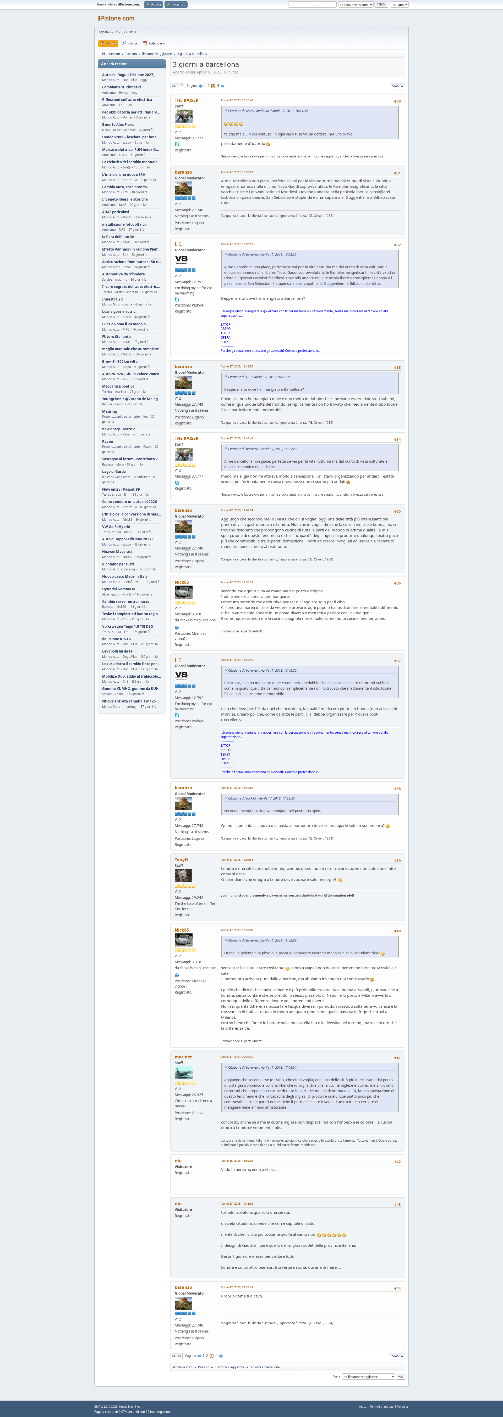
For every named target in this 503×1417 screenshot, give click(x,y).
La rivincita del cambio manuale (129, 162)
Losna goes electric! (119, 311)
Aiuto (363, 1406)
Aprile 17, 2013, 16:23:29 (237, 172)
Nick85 (182, 582)
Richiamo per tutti (118, 564)
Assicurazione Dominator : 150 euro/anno (131, 262)
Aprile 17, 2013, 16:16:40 (237, 100)
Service (107, 279)
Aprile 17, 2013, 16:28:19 (237, 244)
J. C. (178, 244)
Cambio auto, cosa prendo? (125, 187)
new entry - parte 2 (118, 429)
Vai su (176, 1356)
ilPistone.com (115, 18)
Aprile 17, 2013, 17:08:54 (237, 510)
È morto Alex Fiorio (118, 124)
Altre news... (110, 594)
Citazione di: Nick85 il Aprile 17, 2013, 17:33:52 (261, 798)
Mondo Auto (110, 80)
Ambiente (109, 92)
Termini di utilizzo (382, 1406)
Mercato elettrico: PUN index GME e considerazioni (131, 150)
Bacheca (107, 464)
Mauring (109, 411)
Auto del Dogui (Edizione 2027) (128, 75)
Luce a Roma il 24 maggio (124, 324)
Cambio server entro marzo (125, 601)
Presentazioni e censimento (121, 416)
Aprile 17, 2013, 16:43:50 (237, 366)
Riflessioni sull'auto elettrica (127, 100)
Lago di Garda (114, 471)
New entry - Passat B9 (121, 489)
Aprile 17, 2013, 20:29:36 (237, 1057)
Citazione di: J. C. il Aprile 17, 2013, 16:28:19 (259, 377)
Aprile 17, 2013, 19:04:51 (237, 859)
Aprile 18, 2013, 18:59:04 (237, 1161)
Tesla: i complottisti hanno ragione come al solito (131, 614)
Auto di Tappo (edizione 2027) (127, 539)
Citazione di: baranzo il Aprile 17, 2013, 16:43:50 (262, 670)
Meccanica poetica (118, 386)
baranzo (183, 172)
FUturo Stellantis (117, 337)
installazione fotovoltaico (124, 224)
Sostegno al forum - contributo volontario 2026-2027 (131, 459)
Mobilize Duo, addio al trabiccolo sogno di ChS (131, 676)
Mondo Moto (111, 267)
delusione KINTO (117, 639)
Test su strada (111, 494)
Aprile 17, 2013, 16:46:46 (237, 438)
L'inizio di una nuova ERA (123, 174)
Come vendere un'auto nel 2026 (129, 502)
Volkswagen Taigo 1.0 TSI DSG (127, 626)
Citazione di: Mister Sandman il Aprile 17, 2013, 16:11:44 (268, 111)
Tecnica (107, 292)
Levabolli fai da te (117, 651)
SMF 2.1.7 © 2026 (105, 1406)
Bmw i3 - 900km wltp (120, 361)
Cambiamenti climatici (121, 87)
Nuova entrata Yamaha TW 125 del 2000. (131, 701)
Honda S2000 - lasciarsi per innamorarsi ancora (131, 137)
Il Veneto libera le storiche (125, 199)
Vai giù (177, 86)
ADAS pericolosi (115, 212)
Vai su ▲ (403, 1406)
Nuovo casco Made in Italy (125, 576)
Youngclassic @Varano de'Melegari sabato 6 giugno (131, 399)
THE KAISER (187, 100)
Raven (107, 441)
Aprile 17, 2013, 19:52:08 (237, 930)
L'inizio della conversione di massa (131, 514)
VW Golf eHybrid (116, 527)
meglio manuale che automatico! (130, 349)
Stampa (397, 86)
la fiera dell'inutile (118, 237)
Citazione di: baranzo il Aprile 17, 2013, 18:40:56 (262, 940)
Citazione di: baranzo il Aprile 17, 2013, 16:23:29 (262, 254)
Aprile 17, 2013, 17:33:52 (237, 582)
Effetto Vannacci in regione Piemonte (131, 249)
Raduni (107, 404)
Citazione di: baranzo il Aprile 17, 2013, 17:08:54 (262, 1067)
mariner (183, 1057)
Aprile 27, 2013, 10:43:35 (237, 1203)
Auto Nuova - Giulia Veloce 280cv (130, 374)
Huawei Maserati (117, 551)
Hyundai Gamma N (118, 589)
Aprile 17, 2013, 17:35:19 (237, 660)
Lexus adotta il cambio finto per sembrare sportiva (131, 664)
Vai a (336, 1376)
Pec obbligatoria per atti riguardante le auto (131, 112)
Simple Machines (129, 1406)
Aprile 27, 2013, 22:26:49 (237, 1287)
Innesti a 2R (112, 299)
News (106, 130)
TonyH (181, 860)
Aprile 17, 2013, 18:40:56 (237, 788)
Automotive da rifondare (123, 274)
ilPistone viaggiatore (116, 477)
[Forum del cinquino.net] (177, 627)
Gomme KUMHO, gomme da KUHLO (131, 689)
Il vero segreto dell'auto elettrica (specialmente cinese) (131, 287)
